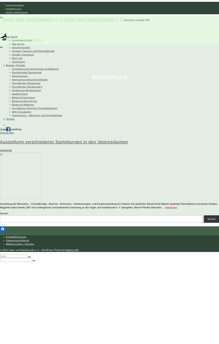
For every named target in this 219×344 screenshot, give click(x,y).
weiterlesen (171, 207)
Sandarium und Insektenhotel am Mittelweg (35, 69)
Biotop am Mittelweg (23, 104)
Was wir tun (18, 44)
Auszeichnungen (21, 47)
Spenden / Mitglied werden (17, 12)
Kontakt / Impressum (23, 54)
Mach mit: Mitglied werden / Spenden (32, 286)
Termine (10, 119)
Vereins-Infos (7, 133)
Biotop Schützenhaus (23, 97)
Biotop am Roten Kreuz (24, 101)
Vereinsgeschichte (22, 271)
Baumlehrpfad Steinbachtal (26, 72)
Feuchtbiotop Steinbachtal (26, 83)
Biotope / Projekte (15, 65)
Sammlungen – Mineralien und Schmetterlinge (37, 115)
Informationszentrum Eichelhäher (30, 79)
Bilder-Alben (18, 274)
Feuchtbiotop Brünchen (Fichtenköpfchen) (35, 108)
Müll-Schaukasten (21, 112)
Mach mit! (17, 58)
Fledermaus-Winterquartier (26, 90)
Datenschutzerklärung (15, 5)
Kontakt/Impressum (13, 9)
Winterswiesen (20, 76)
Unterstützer (18, 62)
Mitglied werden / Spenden (20, 244)
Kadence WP (72, 250)
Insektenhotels (20, 94)
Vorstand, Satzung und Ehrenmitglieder (33, 51)
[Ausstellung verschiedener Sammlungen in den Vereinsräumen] (109, 176)
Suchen (4, 213)
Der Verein (12, 265)
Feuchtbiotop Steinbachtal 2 (27, 87)
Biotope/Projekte (15, 292)
